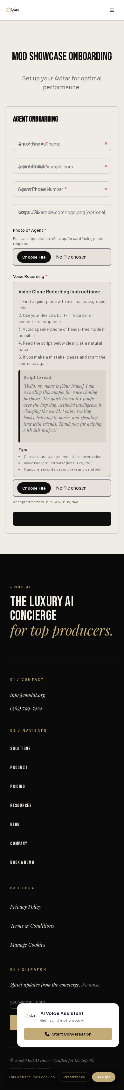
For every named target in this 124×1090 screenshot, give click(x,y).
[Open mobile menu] (112, 10)
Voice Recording (30, 276)
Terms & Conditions (32, 925)
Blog (15, 825)
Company (18, 844)
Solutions (20, 749)
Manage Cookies (27, 944)
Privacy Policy (25, 906)
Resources (21, 806)
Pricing (17, 787)
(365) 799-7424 (26, 708)
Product (18, 768)
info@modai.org (27, 695)
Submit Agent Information (62, 518)
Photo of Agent (29, 230)
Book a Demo (22, 863)
